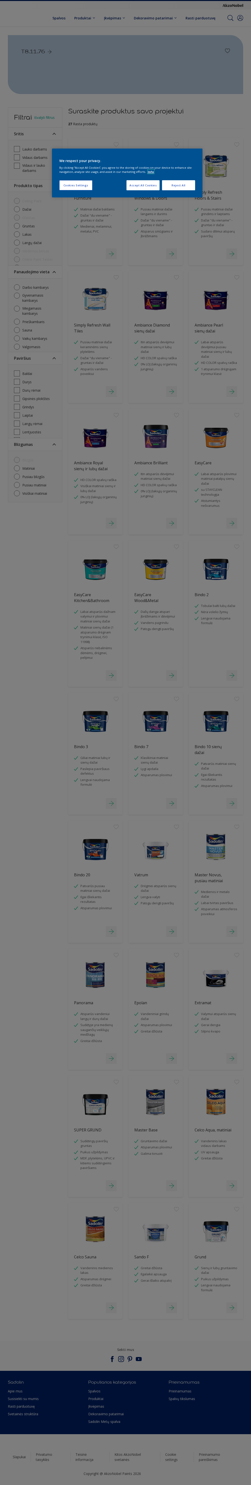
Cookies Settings (75, 185)
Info (151, 172)
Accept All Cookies (143, 185)
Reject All (179, 185)
